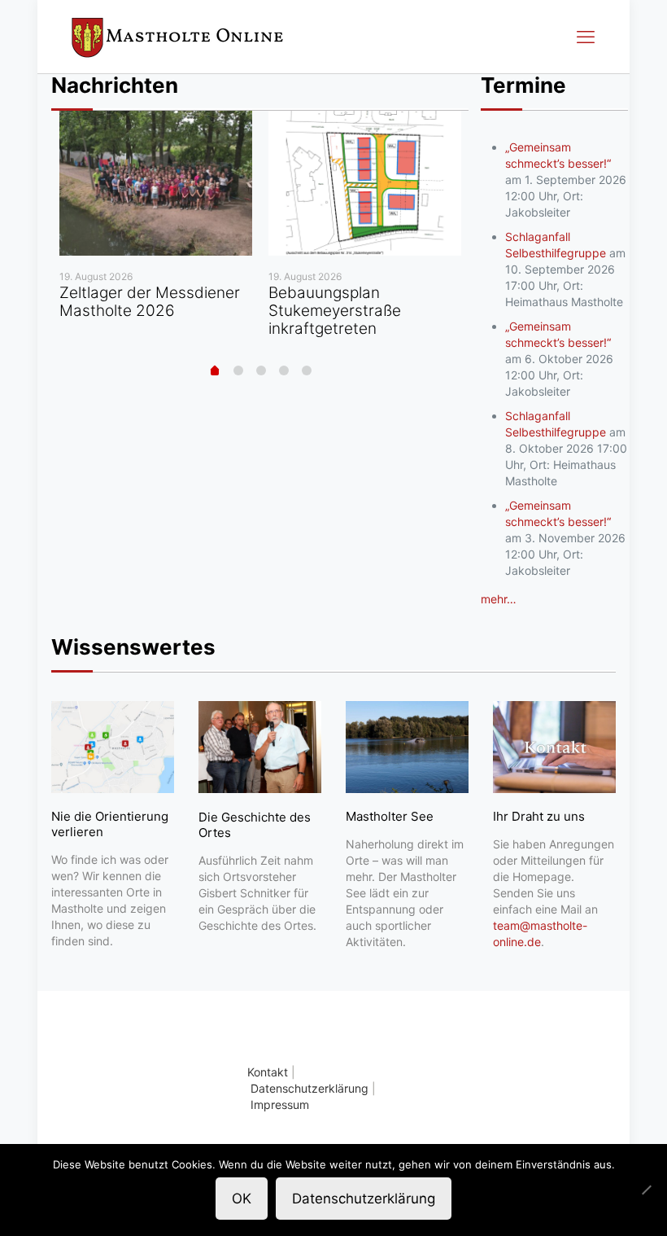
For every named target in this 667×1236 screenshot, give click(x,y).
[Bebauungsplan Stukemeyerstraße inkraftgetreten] (364, 183)
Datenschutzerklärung (309, 1088)
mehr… (499, 599)
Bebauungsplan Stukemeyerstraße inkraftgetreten (334, 310)
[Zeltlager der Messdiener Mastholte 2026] (155, 183)
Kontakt (267, 1072)
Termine (523, 85)
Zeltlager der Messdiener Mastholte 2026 (149, 301)
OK (241, 1198)
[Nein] (647, 1189)
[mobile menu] (585, 36)
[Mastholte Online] (177, 36)
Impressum (280, 1104)
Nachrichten (114, 85)
